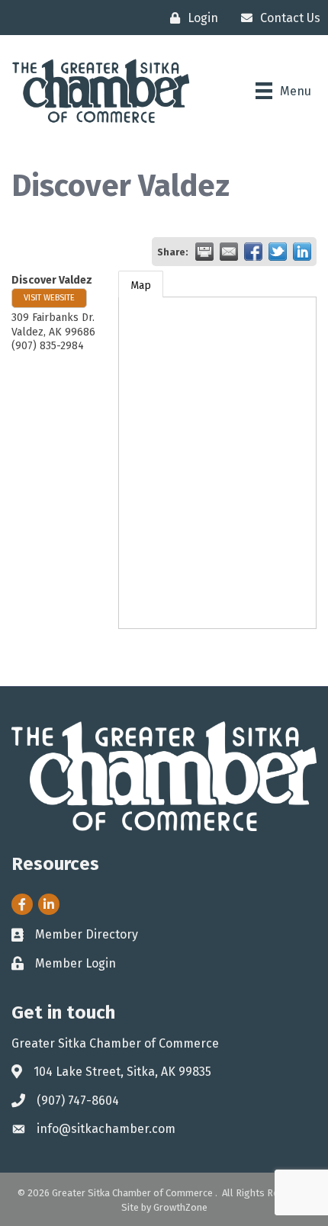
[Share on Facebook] (253, 251)
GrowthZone (180, 1207)
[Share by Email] (229, 251)
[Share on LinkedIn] (302, 251)
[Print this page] (204, 251)
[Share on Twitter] (278, 251)
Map (140, 285)
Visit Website (49, 298)
